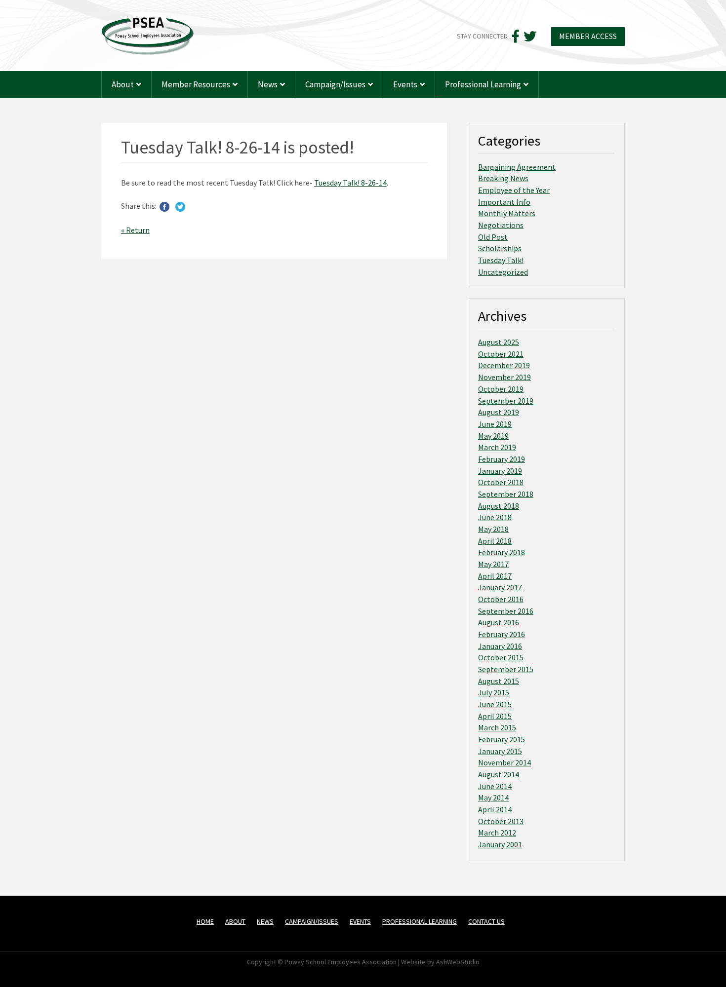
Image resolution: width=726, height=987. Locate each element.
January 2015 (500, 751)
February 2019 (501, 459)
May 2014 (493, 797)
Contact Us (486, 921)
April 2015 (495, 716)
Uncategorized (503, 272)
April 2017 (495, 576)
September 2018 (505, 494)
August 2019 (498, 412)
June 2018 (495, 517)
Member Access (588, 36)
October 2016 (501, 599)
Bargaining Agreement (517, 167)
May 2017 (493, 564)
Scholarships (500, 248)
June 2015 (495, 704)
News (268, 84)
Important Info (504, 202)
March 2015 (497, 727)
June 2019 (495, 424)
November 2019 (504, 377)
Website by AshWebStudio (440, 961)
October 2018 (501, 482)
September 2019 (505, 401)
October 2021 (501, 354)
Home (205, 921)
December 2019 (504, 365)
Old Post (493, 237)
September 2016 (505, 611)
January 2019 (500, 471)
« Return (135, 230)
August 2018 (498, 506)
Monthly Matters (506, 213)
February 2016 (501, 634)
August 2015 (498, 681)
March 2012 (497, 832)
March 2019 (497, 447)
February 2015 (501, 739)
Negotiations (501, 225)
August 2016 (498, 622)
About (123, 84)
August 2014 (498, 774)
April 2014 (495, 809)
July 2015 (493, 692)
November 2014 (504, 762)
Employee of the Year (514, 190)
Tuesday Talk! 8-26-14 (350, 183)
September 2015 (505, 669)
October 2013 (501, 821)
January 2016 (500, 646)
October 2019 (501, 389)
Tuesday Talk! (501, 260)
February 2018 (501, 552)
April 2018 (495, 541)
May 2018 (493, 529)
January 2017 (500, 587)
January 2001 (500, 844)
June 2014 (495, 786)
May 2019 (493, 436)
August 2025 (498, 342)
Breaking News (503, 178)
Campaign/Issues (335, 84)
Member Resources (195, 84)
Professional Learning (483, 84)
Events (405, 84)
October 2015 (501, 657)
